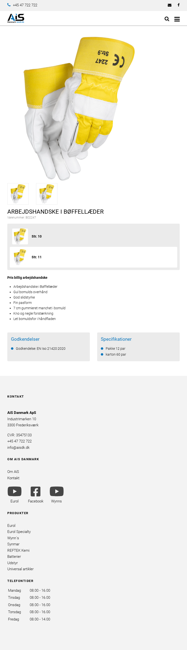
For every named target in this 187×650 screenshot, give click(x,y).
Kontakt (13, 478)
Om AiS (13, 472)
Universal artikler (20, 569)
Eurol (11, 525)
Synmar (13, 544)
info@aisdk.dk (18, 447)
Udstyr (12, 563)
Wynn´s (13, 538)
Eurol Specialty (19, 532)
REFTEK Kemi (18, 550)
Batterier (14, 556)
